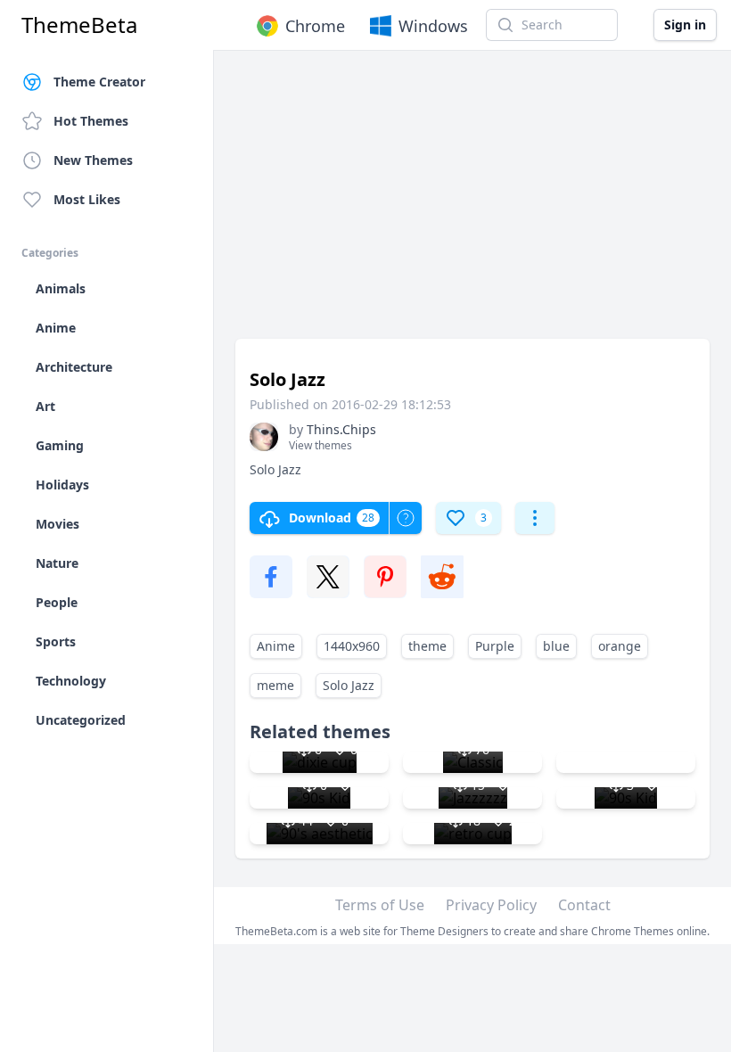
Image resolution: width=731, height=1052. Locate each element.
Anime (276, 645)
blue (556, 645)
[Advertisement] (472, 203)
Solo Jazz (348, 685)
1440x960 (352, 645)
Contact (584, 905)
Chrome (315, 26)
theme (427, 645)
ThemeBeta (79, 25)
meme (275, 685)
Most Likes (86, 199)
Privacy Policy (491, 905)
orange (619, 645)
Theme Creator (99, 81)
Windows (433, 26)
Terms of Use (379, 905)
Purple (494, 645)
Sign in (685, 24)
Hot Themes (90, 120)
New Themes (93, 160)
